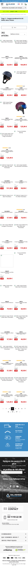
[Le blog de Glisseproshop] (14, 495)
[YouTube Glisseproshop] (17, 486)
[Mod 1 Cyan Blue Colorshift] (7, 261)
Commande (6, 534)
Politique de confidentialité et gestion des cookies (17, 561)
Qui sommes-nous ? (10, 537)
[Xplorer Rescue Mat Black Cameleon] (7, 352)
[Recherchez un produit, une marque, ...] (25, 7)
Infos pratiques (9, 540)
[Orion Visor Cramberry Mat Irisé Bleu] (21, 108)
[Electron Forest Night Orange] (21, 77)
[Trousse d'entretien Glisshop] (21, 132)
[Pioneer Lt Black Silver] (7, 321)
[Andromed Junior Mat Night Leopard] (7, 77)
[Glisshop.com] (7, 550)
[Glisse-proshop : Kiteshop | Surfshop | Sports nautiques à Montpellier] (10, 4)
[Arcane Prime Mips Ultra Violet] (7, 170)
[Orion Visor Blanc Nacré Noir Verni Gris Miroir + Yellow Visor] (21, 352)
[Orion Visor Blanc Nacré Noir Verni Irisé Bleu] (7, 383)
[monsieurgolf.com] (20, 550)
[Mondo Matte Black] (21, 291)
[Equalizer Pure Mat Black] (21, 170)
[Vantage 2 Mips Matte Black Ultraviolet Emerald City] (21, 46)
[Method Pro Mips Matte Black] (21, 230)
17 (16, 412)
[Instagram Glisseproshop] (14, 486)
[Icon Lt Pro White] (21, 201)
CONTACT (13, 509)
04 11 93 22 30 (14, 516)
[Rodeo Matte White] (7, 46)
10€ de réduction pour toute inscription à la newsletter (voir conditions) (14, 1)
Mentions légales (6, 560)
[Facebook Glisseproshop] (11, 486)
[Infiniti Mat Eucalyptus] (7, 230)
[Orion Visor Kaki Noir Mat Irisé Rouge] (7, 139)
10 (12, 412)
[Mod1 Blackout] (7, 291)
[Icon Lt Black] (7, 201)
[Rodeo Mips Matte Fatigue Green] (21, 321)
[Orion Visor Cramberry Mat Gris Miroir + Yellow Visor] (21, 383)
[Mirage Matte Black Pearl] (7, 108)
